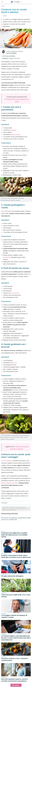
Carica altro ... (16, 685)
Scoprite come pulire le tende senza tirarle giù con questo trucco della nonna (16, 556)
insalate (5, 211)
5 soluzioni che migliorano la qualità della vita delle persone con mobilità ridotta (14, 535)
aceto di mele (15, 134)
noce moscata (14, 293)
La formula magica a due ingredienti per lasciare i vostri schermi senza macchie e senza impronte (16, 638)
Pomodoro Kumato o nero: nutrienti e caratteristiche (14, 659)
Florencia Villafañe (12, 53)
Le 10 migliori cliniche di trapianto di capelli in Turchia (14, 616)
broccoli (14, 362)
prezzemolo (12, 130)
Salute (3, 531)
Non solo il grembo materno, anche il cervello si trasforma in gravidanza (14, 680)
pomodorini (6, 257)
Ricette (2, 6)
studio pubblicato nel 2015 (9, 483)
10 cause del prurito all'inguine (12, 576)
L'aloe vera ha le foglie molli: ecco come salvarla (15, 596)
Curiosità (3, 553)
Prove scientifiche (6, 460)
